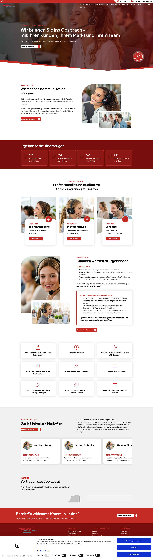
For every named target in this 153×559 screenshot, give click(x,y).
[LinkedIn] (2, 1)
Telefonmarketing (74, 531)
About (94, 531)
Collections (72, 534)
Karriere (95, 534)
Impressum (124, 531)
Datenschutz (124, 534)
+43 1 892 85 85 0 (124, 1)
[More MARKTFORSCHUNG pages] (119, 4)
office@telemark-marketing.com (142, 1)
